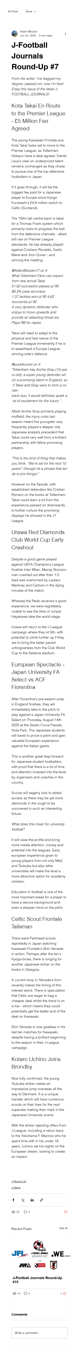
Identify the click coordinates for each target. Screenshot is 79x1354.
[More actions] (65, 33)
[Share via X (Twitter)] (23, 1200)
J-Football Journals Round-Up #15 (37, 1280)
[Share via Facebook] (13, 1200)
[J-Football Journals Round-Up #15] (39, 1253)
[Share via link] (41, 1200)
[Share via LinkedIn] (32, 1200)
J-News (16, 1187)
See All (63, 1228)
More (29, 11)
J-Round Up (19, 1181)
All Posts (13, 11)
